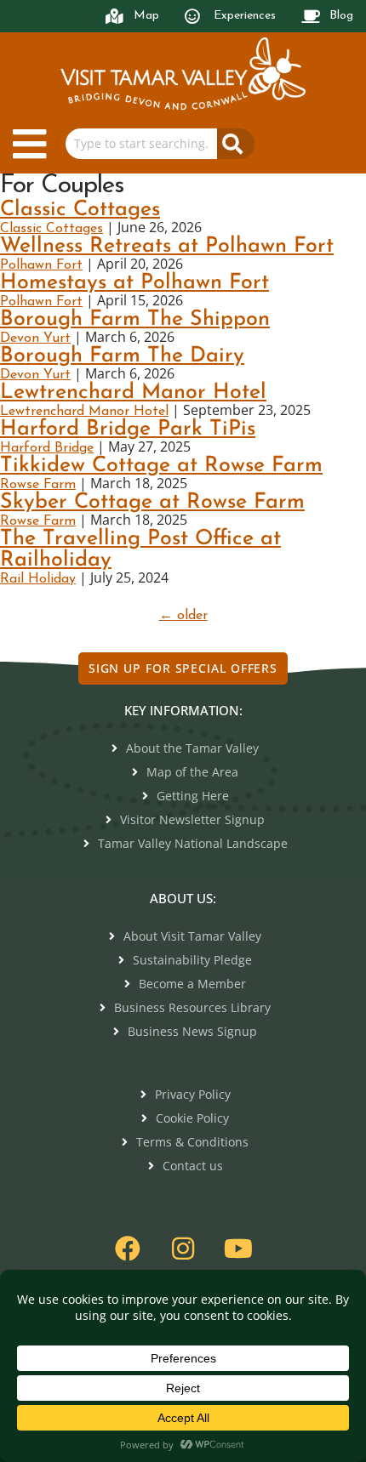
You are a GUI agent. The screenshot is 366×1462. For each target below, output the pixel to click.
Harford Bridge (47, 448)
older (183, 616)
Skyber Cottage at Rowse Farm (152, 502)
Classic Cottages (80, 209)
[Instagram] (183, 1248)
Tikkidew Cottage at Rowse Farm (161, 465)
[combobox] (141, 143)
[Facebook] (127, 1248)
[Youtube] (238, 1248)
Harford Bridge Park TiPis (127, 429)
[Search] (235, 143)
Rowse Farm (38, 485)
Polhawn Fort (41, 265)
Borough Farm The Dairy (122, 356)
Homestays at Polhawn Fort (134, 282)
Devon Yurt (35, 338)
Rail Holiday (38, 579)
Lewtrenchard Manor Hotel (133, 392)
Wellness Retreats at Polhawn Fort (167, 246)
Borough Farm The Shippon (135, 319)
